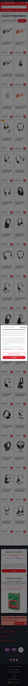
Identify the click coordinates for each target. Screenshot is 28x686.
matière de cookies (7, 349)
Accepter (14, 357)
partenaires (20, 349)
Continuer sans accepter (9, 327)
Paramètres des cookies (14, 353)
